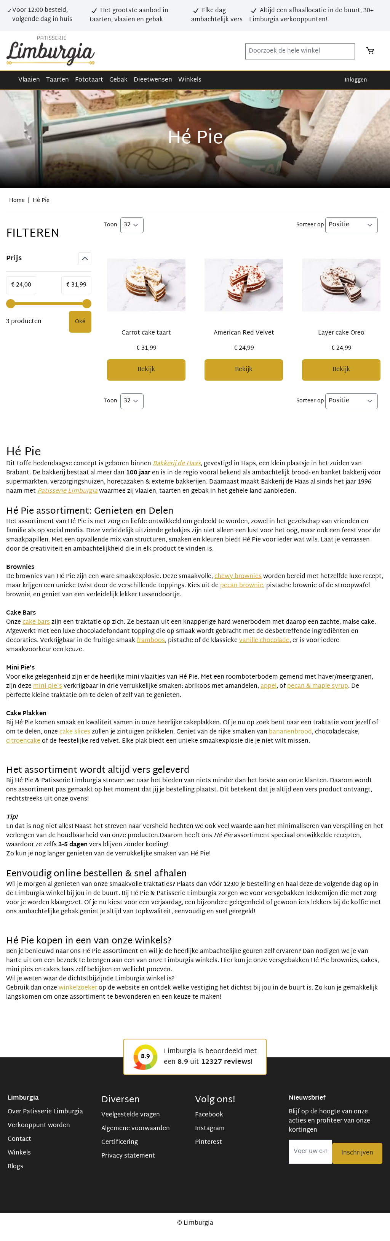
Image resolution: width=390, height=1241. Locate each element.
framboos (151, 640)
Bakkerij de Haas (177, 463)
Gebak (118, 80)
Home (17, 200)
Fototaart (89, 80)
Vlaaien (29, 80)
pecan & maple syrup (317, 686)
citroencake (23, 741)
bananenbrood (290, 732)
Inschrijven (357, 1153)
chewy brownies (238, 576)
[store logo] (50, 50)
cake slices (74, 732)
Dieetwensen (153, 80)
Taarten (57, 80)
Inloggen (356, 80)
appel (269, 686)
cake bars (36, 622)
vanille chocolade (264, 640)
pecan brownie (241, 585)
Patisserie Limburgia (67, 491)
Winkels (189, 80)
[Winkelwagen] (368, 50)
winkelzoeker (78, 988)
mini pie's (47, 686)
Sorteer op (310, 225)
